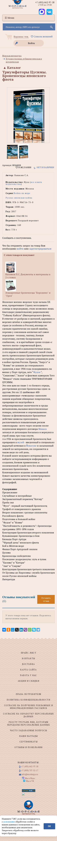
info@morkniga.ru (30, 774)
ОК (49, 826)
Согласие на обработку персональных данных (28, 715)
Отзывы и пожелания (28, 747)
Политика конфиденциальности (28, 699)
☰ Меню (9, 17)
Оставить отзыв (46, 599)
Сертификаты (28, 741)
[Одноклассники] (8, 630)
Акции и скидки (28, 681)
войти (20, 248)
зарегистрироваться (40, 248)
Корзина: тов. (21, 36)
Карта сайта (28, 669)
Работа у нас (28, 675)
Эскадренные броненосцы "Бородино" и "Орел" (27, 294)
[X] (17, 630)
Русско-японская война (19, 197)
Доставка (28, 664)
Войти (31, 43)
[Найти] (51, 26)
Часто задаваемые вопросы (28, 730)
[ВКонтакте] (4, 630)
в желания (24, 167)
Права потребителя (28, 694)
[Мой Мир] (12, 630)
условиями (9, 821)
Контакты (28, 658)
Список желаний (43, 36)
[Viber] (25, 630)
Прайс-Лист (28, 652)
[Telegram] (38, 630)
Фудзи (36, 372)
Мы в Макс (30, 778)
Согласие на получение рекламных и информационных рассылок (28, 706)
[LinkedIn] (21, 630)
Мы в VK (30, 781)
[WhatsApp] (29, 630)
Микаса (42, 428)
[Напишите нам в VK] (49, 12)
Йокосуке (31, 445)
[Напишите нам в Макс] (42, 12)
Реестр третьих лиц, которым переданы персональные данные (28, 723)
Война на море (22, 193)
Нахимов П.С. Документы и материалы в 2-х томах (27, 276)
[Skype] (34, 630)
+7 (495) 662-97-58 (44, 2)
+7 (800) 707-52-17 (29, 770)
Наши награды (28, 736)
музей (20, 442)
